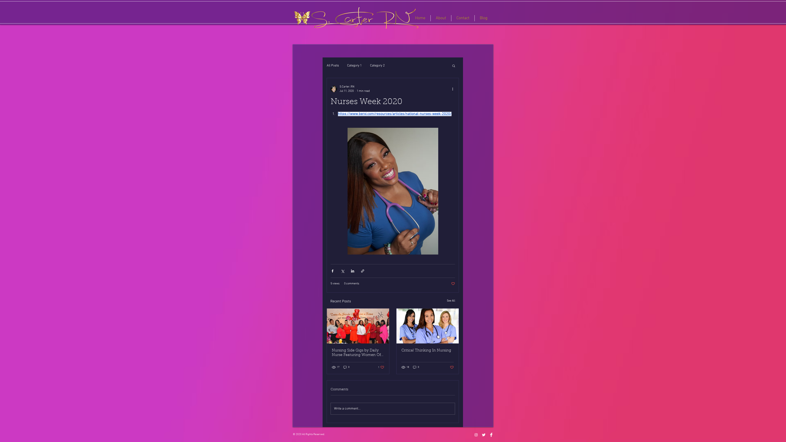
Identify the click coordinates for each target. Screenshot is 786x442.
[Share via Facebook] (332, 271)
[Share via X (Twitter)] (342, 271)
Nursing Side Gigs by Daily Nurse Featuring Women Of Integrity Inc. (356, 353)
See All (451, 301)
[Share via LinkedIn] (353, 271)
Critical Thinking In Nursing (426, 350)
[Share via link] (363, 271)
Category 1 (354, 66)
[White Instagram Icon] (476, 435)
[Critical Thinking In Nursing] (427, 326)
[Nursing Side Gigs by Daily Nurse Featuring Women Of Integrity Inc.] (358, 326)
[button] (454, 65)
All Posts (333, 66)
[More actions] (452, 88)
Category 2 (377, 66)
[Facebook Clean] (491, 435)
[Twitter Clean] (484, 435)
